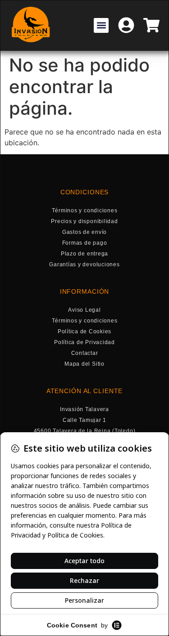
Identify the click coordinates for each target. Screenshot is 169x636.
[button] (101, 25)
